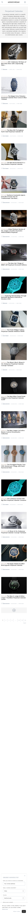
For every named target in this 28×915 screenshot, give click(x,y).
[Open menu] (25, 2)
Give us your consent (8, 902)
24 (25, 620)
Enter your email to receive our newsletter (13, 880)
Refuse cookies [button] (16, 911)
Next (24, 623)
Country (5, 895)
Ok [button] (23, 911)
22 (19, 620)
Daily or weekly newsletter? (9, 887)
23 (22, 620)
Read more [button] (5, 909)
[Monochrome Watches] (13, 2)
